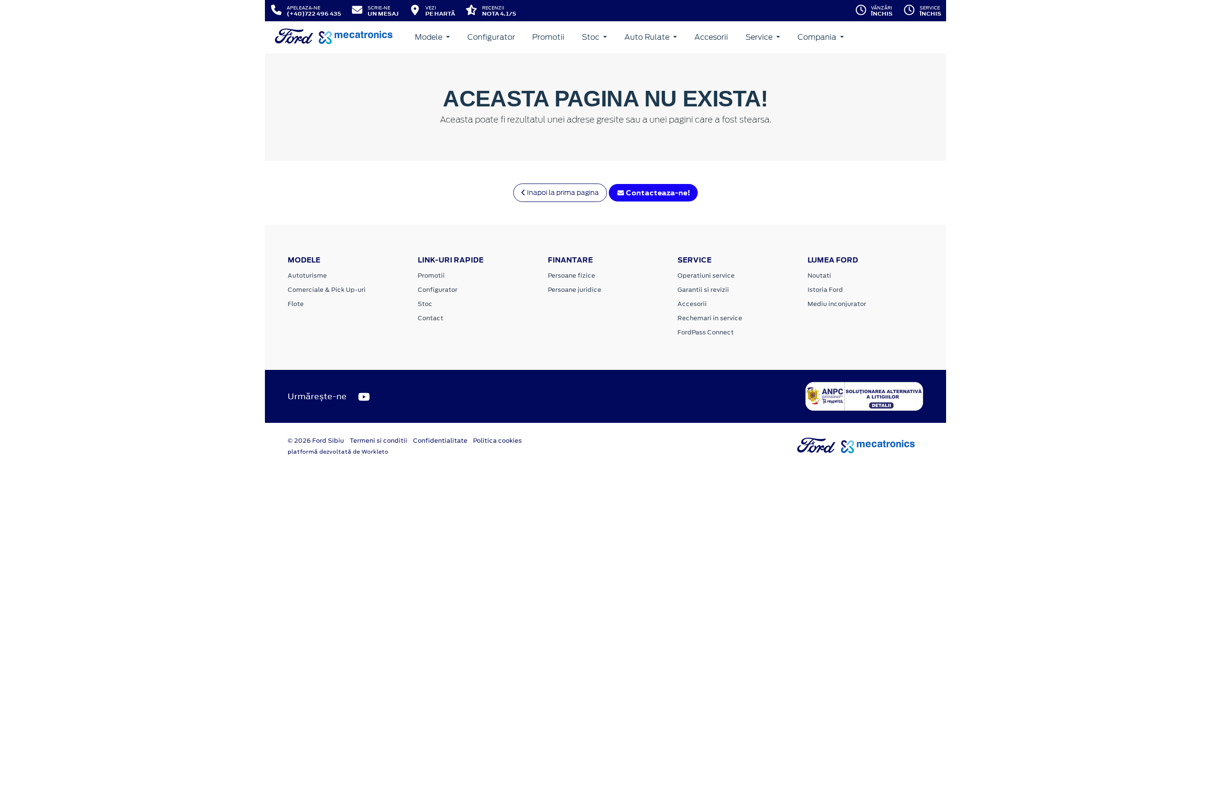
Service (760, 37)
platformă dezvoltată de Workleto (338, 451)
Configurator (491, 37)
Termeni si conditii (378, 440)
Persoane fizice (571, 275)
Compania (818, 37)
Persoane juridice (574, 289)
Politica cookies (497, 440)
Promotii (548, 37)
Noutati (819, 275)
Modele (429, 37)
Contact (430, 318)
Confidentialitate (440, 440)
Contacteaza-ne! (657, 193)
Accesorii (711, 37)
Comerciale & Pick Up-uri (327, 289)
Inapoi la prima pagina (562, 192)
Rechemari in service (709, 318)
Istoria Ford (825, 289)
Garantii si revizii (703, 289)
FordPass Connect (705, 332)
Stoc (591, 37)
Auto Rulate (647, 37)
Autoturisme (307, 275)
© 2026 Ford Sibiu (316, 440)
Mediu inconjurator (836, 303)
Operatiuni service (706, 275)
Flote (296, 303)
